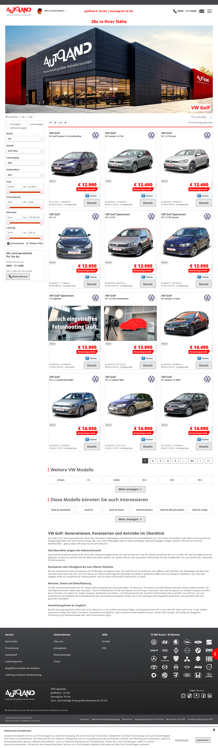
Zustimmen (203, 740)
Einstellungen (182, 740)
